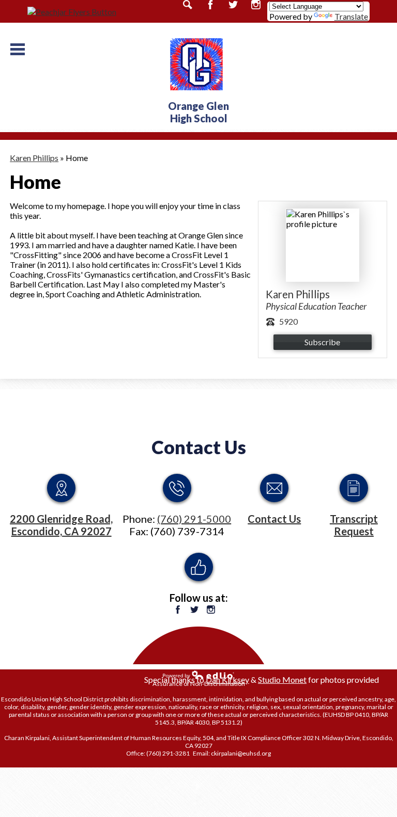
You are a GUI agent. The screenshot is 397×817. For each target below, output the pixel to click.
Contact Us (198, 447)
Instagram (211, 609)
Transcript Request (354, 524)
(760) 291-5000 (194, 518)
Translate (351, 16)
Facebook (178, 609)
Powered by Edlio (198, 674)
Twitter (194, 609)
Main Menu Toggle (17, 49)
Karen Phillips (34, 158)
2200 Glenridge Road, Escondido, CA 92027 (61, 524)
